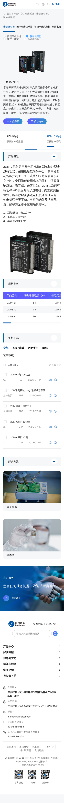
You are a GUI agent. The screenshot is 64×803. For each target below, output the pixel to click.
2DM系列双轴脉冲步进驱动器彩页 (27, 390)
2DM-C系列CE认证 (20, 374)
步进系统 (29, 13)
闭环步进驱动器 (24, 26)
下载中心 (49, 746)
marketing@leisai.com (19, 716)
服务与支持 (9, 658)
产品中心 (18, 13)
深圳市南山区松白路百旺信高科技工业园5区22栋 (33, 706)
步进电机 (56, 26)
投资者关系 (9, 675)
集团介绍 (8, 669)
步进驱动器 (42, 13)
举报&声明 (25, 750)
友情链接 (39, 750)
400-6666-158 (16, 726)
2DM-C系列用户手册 (21, 406)
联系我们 (36, 746)
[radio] (12, 36)
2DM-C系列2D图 (19, 437)
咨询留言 (16, 598)
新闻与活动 (9, 663)
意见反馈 (11, 746)
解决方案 (8, 652)
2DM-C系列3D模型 (20, 421)
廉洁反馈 (24, 746)
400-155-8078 (16, 736)
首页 (9, 13)
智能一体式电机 (42, 26)
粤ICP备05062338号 (33, 765)
